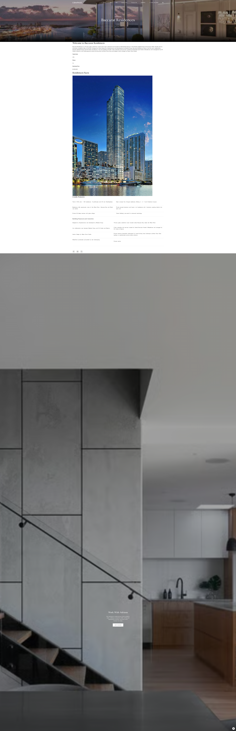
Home (104, 2)
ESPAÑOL (143, 2)
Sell (116, 2)
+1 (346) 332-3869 (153, 2)
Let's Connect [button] (118, 625)
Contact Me (134, 2)
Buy (111, 2)
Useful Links (124, 2)
